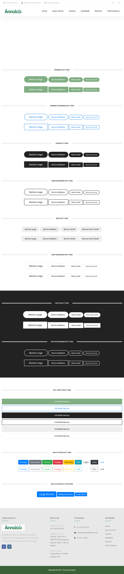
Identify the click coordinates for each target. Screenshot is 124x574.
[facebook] (113, 2)
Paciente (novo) (12, 3)
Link (102, 462)
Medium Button (65, 494)
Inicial (44, 11)
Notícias (98, 11)
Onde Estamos (113, 11)
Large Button (46, 494)
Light (86, 462)
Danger (57, 462)
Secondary (35, 462)
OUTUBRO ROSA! (57, 528)
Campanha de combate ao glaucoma (59, 555)
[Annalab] (13, 11)
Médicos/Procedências (32, 3)
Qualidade (85, 11)
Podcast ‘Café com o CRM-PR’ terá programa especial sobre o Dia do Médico (59, 541)
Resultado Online (53, 3)
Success (47, 462)
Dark (94, 462)
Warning (69, 462)
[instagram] (119, 2)
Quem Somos (58, 11)
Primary (23, 462)
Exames (72, 11)
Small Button (81, 494)
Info (78, 462)
